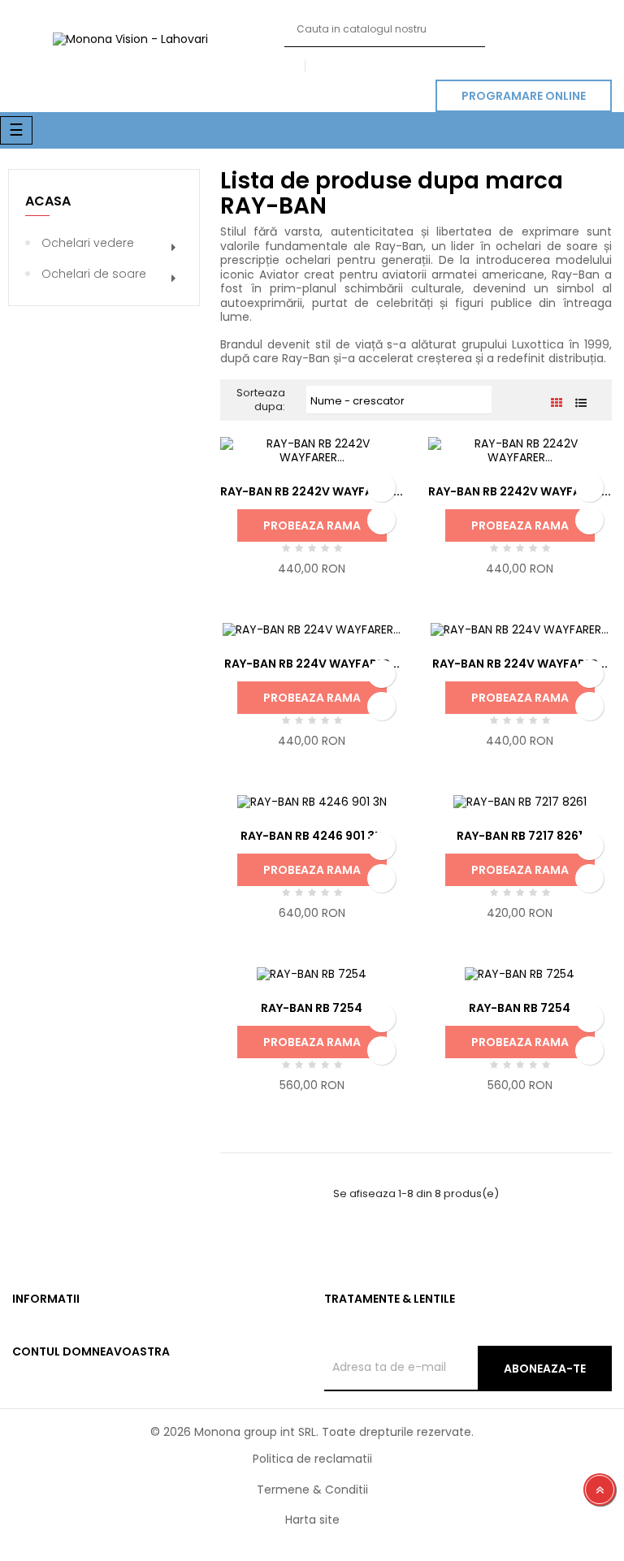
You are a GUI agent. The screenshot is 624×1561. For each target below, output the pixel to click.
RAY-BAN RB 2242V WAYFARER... (311, 491)
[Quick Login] (289, 66)
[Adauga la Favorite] (381, 487)
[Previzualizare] (381, 520)
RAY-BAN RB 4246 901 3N (311, 836)
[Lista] (581, 403)
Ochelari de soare (93, 274)
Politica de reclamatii (312, 1459)
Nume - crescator (399, 401)
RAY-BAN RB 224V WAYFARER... (312, 663)
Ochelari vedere (87, 243)
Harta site (312, 1519)
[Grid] (557, 403)
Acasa (48, 201)
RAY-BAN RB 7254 (311, 1008)
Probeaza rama (312, 525)
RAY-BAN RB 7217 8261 (520, 836)
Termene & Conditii (312, 1489)
